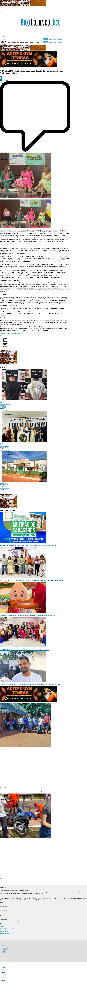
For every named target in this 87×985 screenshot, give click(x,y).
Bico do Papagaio (3, 67)
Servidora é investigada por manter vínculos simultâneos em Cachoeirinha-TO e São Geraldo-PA (4, 486)
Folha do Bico (6, 80)
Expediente (2, 926)
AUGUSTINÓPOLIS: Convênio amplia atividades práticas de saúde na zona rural (5, 446)
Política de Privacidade (4, 933)
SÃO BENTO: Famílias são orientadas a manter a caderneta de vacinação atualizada (27, 615)
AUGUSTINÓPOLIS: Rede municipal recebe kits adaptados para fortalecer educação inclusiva (31, 580)
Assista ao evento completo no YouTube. (11, 333)
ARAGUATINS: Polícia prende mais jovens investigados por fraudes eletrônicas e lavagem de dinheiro (5, 405)
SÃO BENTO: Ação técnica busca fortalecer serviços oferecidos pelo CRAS (24, 650)
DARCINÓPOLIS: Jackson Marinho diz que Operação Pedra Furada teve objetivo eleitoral (30, 684)
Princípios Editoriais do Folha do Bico (7, 928)
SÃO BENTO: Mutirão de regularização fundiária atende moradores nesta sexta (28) (28, 546)
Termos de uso (3, 936)
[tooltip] (5, 338)
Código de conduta (4, 931)
